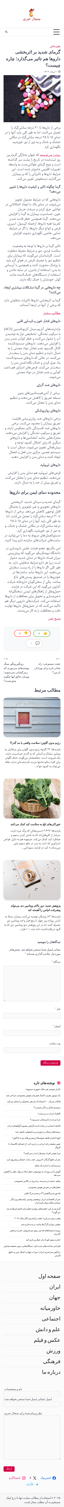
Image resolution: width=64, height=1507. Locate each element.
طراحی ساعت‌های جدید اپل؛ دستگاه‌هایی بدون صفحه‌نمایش (32, 1246)
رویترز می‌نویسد (50, 155)
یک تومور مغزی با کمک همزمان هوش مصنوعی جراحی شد (33, 1095)
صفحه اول (49, 1276)
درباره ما (51, 1372)
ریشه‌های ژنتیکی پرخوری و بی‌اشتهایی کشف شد (37, 1132)
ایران (54, 1287)
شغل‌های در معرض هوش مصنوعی (44, 1187)
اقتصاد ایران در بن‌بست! (49, 1114)
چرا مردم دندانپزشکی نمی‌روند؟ (45, 1120)
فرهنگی (51, 1361)
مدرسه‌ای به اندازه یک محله (47, 1166)
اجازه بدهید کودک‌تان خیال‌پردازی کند (43, 1240)
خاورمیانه (50, 1308)
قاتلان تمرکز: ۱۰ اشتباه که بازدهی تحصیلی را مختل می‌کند (33, 1101)
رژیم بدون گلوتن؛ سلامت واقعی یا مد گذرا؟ (35, 743)
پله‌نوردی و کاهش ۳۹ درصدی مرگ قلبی (42, 1193)
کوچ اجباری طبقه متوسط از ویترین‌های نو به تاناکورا (36, 1138)
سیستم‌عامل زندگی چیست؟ (47, 1107)
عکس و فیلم (47, 1340)
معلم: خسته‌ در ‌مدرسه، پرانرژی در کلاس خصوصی (37, 1181)
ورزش (53, 1351)
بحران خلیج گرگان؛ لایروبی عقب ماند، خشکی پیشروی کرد (33, 1160)
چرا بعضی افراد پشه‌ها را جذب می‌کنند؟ (42, 1153)
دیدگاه (56, 962)
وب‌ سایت (54, 1043)
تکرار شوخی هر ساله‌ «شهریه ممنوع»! (42, 1089)
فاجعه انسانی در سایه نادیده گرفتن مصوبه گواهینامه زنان (33, 1126)
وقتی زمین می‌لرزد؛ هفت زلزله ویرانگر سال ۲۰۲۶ (37, 1218)
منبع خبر (54, 618)
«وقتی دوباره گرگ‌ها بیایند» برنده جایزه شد (40, 1224)
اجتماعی (51, 1319)
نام (57, 1009)
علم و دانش (55, 46)
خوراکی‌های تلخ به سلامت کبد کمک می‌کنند (35, 824)
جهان (54, 1297)
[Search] (6, 32)
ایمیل (56, 1026)
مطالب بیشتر (51, 313)
